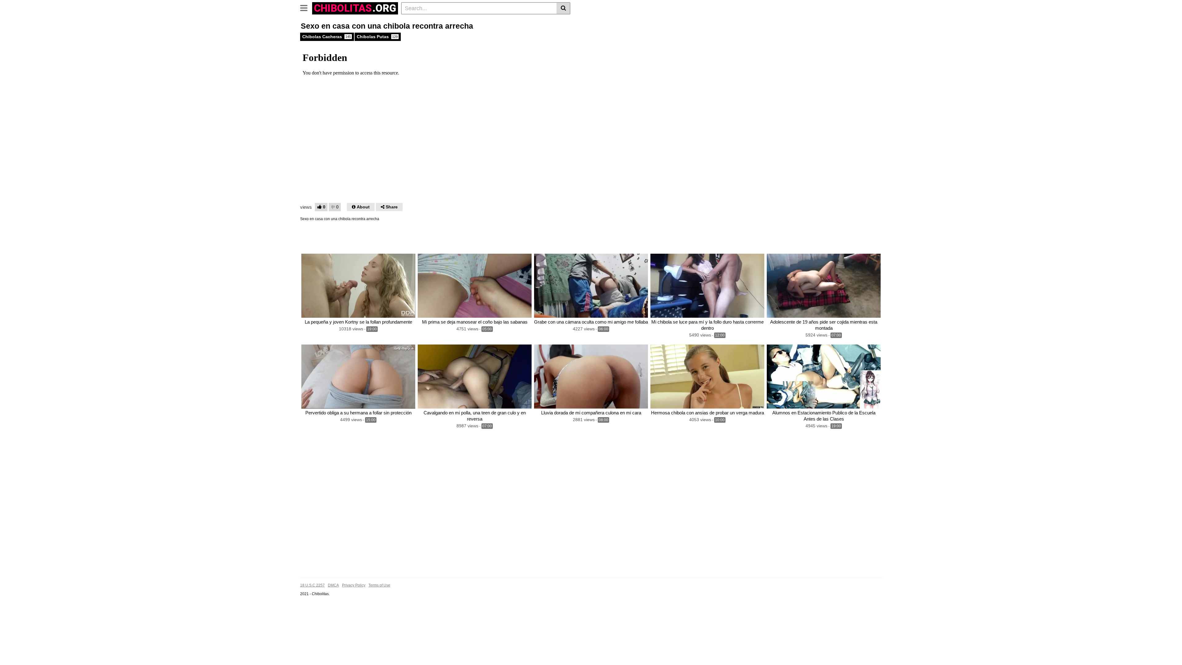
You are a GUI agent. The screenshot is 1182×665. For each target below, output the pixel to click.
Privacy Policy (353, 585)
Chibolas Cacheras (326, 36)
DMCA (333, 585)
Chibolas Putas (377, 36)
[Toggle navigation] (306, 7)
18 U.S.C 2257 (312, 585)
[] (563, 8)
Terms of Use (379, 585)
